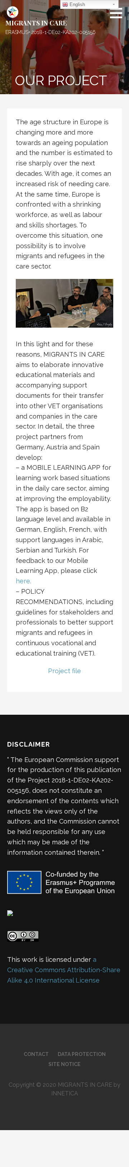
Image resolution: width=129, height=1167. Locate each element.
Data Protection (82, 1054)
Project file (64, 671)
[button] (118, 13)
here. (23, 581)
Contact (36, 1054)
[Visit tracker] (10, 912)
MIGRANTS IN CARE (35, 23)
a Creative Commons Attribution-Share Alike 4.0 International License (63, 970)
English (76, 4)
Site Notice (64, 1064)
